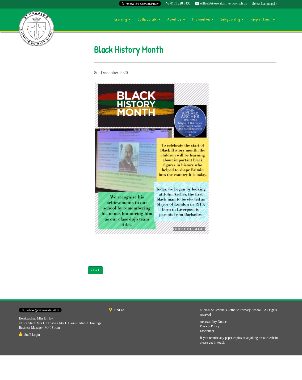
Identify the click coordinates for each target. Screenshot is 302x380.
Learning (121, 19)
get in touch (217, 342)
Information (201, 19)
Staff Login (32, 335)
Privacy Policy (209, 326)
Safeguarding (230, 19)
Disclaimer (207, 331)
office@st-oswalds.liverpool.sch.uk (223, 3)
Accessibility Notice (213, 322)
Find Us (119, 310)
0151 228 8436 (180, 3)
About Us (175, 19)
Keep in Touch (262, 19)
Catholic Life (148, 19)
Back (96, 270)
